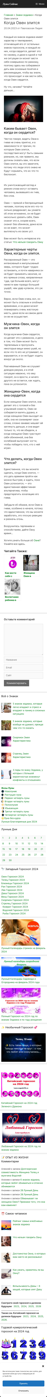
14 (42, 843)
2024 (23, 1306)
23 (10, 854)
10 (16, 843)
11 (23, 843)
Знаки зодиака (24, 15)
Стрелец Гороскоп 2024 (14, 903)
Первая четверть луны (17, 798)
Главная (8, 15)
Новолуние (11, 791)
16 (10, 849)
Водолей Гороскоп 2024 (16, 910)
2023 (16, 1306)
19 (29, 849)
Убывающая (11, 808)
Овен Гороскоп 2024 (12, 876)
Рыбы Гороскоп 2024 (14, 913)
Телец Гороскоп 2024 (13, 880)
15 (3, 849)
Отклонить (23, 1390)
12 (29, 843)
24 (16, 854)
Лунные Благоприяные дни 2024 (19, 821)
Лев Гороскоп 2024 (11, 890)
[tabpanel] (23, 1046)
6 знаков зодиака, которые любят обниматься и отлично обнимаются (22, 1183)
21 (42, 849)
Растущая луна (13, 794)
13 (35, 843)
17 (16, 849)
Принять (23, 1383)
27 (35, 854)
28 (42, 854)
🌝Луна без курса (10, 818)
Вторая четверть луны (17, 801)
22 (3, 854)
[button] (43, 1366)
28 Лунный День (29, 1190)
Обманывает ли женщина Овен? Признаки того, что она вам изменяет (23, 1201)
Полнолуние (11, 804)
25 (23, 854)
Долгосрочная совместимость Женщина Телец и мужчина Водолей (20, 1172)
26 (29, 854)
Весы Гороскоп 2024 (12, 896)
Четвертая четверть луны (19, 815)
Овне (36, 540)
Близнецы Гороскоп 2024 (15, 883)
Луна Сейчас (10, 4)
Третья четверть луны (17, 811)
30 (10, 860)
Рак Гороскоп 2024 (11, 886)
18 (23, 849)
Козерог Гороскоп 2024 (15, 906)
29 (3, 860)
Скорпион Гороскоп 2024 (15, 900)
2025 (31, 1306)
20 (35, 849)
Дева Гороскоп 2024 (12, 893)
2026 (38, 1306)
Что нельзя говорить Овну (28, 242)
